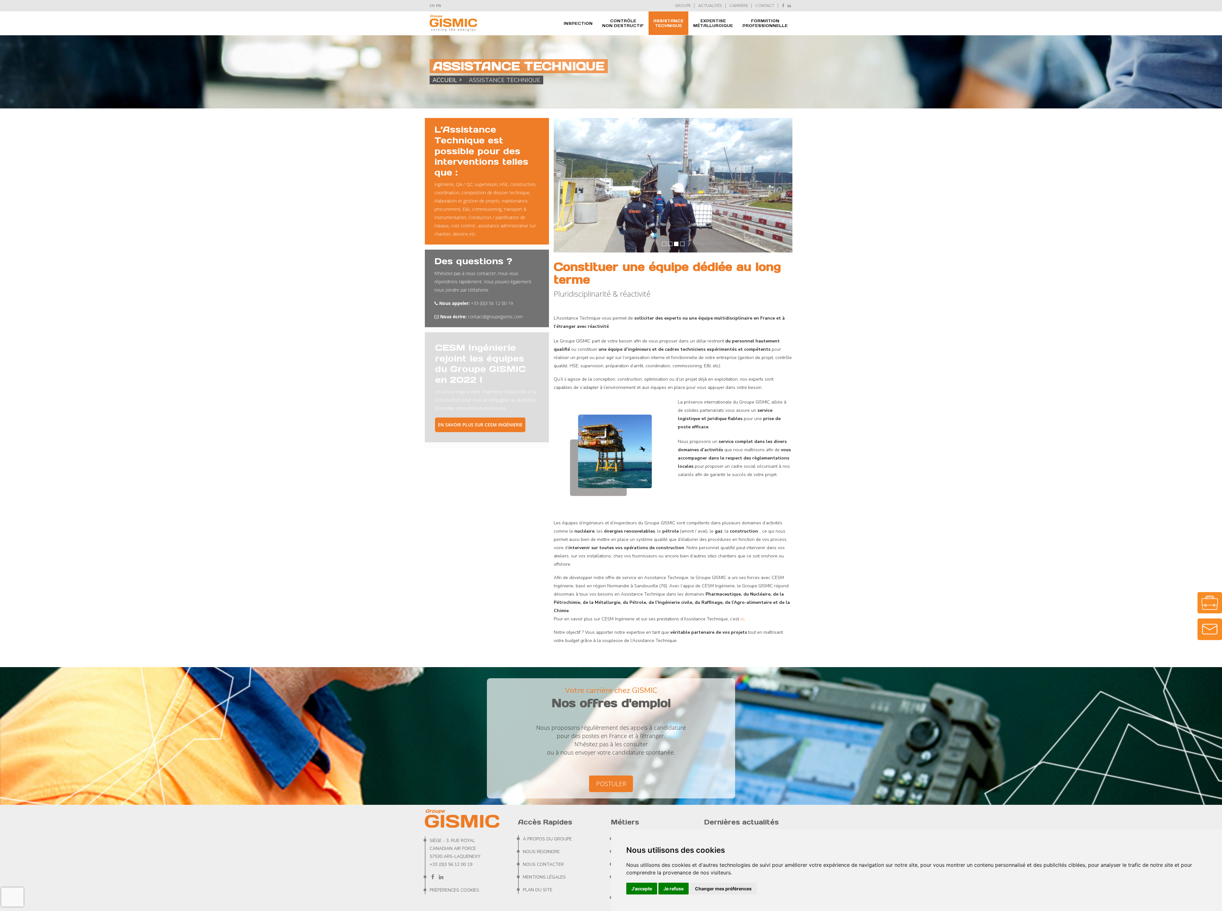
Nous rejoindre (541, 852)
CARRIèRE (738, 5)
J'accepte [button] (641, 888)
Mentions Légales (544, 877)
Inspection (578, 23)
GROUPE (683, 5)
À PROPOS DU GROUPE (547, 839)
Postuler (611, 783)
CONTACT (764, 5)
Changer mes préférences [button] (723, 888)
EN (432, 5)
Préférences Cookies (454, 890)
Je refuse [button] (674, 888)
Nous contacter (543, 864)
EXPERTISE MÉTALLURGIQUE (713, 23)
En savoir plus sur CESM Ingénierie (480, 425)
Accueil (444, 80)
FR (438, 5)
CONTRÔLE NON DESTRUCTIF (623, 23)
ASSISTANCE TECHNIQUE (668, 23)
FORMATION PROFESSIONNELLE (765, 23)
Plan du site (537, 890)
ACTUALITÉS (710, 5)
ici (742, 619)
